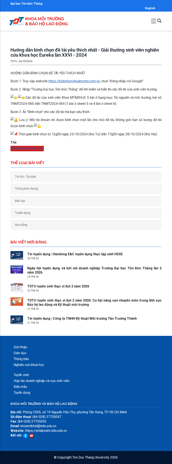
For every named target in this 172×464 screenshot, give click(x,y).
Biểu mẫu (20, 387)
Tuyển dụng (22, 212)
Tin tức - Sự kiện (25, 176)
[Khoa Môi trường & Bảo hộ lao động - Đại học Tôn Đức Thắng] (16, 19)
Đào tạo (20, 200)
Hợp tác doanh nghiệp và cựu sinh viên (41, 381)
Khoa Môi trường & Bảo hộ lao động (46, 21)
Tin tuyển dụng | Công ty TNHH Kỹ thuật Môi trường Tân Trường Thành (82, 318)
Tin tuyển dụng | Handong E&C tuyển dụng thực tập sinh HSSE (75, 254)
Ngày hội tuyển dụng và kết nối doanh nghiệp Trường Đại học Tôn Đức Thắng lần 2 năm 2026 (94, 270)
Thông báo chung (26, 188)
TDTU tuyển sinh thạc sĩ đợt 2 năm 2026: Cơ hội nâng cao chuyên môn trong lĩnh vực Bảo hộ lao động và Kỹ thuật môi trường (94, 302)
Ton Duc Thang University (90, 457)
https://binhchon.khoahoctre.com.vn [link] (74, 81)
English (150, 8)
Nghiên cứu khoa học (27, 148)
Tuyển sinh (21, 375)
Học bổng (21, 224)
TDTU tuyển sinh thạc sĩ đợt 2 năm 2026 (58, 286)
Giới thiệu (20, 347)
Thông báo (21, 359)
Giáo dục (20, 353)
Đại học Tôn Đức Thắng (26, 3)
